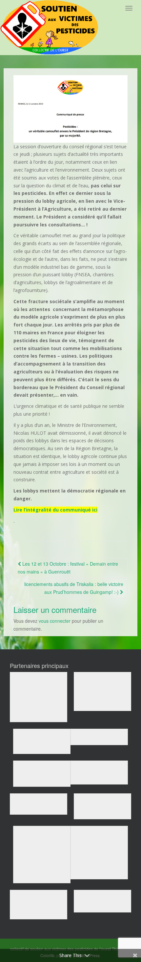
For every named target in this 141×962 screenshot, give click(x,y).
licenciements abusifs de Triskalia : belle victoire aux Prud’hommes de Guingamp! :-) (73, 588)
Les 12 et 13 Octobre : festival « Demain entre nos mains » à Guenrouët (68, 567)
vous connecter (54, 620)
